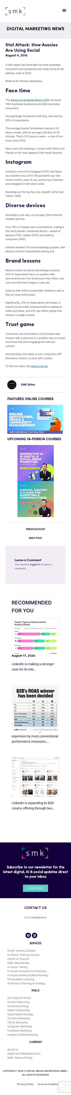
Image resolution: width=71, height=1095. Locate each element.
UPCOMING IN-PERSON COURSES (34, 439)
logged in (35, 564)
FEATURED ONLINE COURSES (30, 399)
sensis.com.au (39, 366)
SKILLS (35, 990)
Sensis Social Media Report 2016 (30, 100)
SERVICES (35, 943)
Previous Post (35, 529)
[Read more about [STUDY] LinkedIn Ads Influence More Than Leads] (35, 708)
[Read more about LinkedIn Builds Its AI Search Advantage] (35, 636)
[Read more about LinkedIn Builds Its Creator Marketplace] (35, 777)
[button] (64, 10)
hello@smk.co (39, 917)
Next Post (35, 538)
